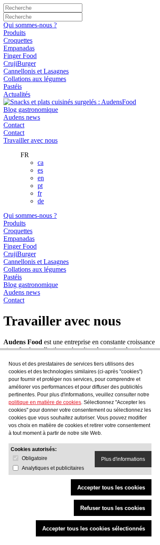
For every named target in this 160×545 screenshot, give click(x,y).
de (41, 201)
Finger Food (20, 55)
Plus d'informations (123, 459)
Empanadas (19, 48)
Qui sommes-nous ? (30, 25)
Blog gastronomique (30, 109)
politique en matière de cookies (45, 402)
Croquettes (17, 40)
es (40, 170)
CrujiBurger (19, 63)
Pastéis (12, 86)
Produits (14, 32)
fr (40, 193)
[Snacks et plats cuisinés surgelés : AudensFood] (69, 101)
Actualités (16, 94)
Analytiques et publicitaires (53, 468)
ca (41, 162)
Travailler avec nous (30, 140)
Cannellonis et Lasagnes (36, 71)
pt (40, 185)
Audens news (21, 117)
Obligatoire (34, 458)
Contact (13, 125)
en (41, 178)
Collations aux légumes (34, 78)
